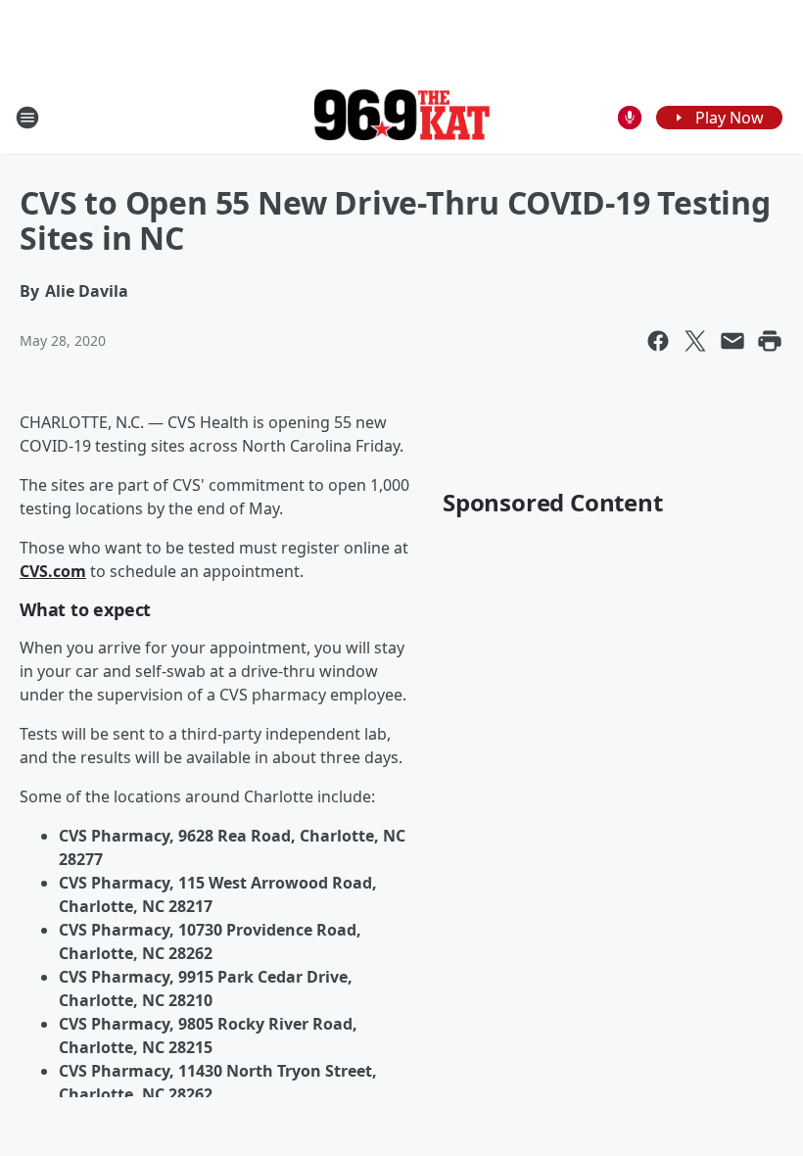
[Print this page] (769, 341)
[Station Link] (401, 117)
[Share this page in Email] (732, 341)
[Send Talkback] (629, 117)
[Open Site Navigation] (27, 117)
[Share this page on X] (695, 341)
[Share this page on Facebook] (658, 341)
